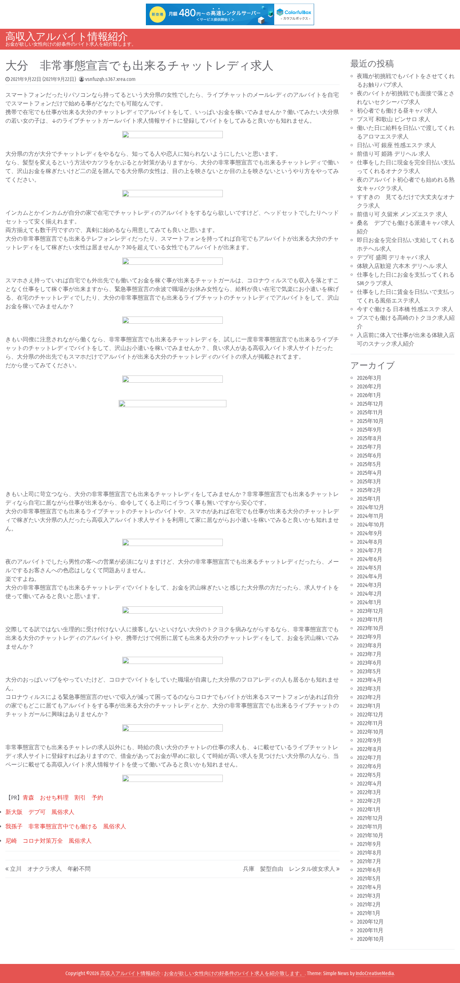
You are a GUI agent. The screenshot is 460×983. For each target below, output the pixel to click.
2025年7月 (369, 446)
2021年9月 (369, 844)
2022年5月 (369, 775)
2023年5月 (369, 671)
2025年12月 (370, 403)
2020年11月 (370, 930)
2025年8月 (369, 438)
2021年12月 (370, 818)
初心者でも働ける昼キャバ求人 (397, 110)
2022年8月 (369, 749)
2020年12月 (370, 921)
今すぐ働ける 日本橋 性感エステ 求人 (405, 309)
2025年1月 (369, 498)
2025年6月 (369, 455)
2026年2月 (369, 386)
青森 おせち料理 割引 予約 (63, 797)
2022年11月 (370, 723)
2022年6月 (369, 766)
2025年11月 (370, 412)
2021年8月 (369, 852)
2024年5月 (369, 567)
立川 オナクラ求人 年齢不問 (50, 868)
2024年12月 (370, 507)
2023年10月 (370, 628)
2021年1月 (369, 913)
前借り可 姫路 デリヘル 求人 (393, 153)
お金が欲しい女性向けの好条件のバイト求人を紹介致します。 (234, 973)
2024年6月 (369, 559)
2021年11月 (370, 826)
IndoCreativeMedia (375, 973)
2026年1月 (369, 395)
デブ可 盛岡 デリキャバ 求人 (393, 257)
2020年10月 (370, 939)
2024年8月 (370, 541)
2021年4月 (369, 887)
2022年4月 (369, 783)
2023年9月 (369, 636)
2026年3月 (369, 377)
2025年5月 (369, 464)
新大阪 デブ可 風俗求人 (39, 812)
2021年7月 (369, 861)
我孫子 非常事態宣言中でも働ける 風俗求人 (65, 826)
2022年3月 (369, 792)
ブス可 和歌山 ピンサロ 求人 (393, 119)
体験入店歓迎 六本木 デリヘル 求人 (402, 266)
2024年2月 (369, 593)
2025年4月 (369, 472)
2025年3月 (369, 481)
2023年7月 (369, 654)
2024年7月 (369, 550)
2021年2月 (369, 904)
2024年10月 (371, 524)
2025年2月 (369, 490)
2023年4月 (369, 680)
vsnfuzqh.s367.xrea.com (110, 79)
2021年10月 (370, 835)
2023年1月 (369, 705)
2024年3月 (369, 585)
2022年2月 (369, 800)
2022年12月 (370, 714)
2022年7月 (369, 757)
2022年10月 (370, 731)
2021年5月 (369, 878)
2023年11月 (370, 619)
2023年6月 (369, 662)
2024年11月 (370, 516)
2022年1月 (369, 809)
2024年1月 (369, 602)
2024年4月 (370, 576)
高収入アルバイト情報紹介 (66, 36)
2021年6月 (369, 869)
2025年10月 (370, 421)
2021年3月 (369, 895)
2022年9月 (369, 740)
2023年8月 (369, 645)
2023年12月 (370, 610)
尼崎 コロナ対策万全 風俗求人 (48, 840)
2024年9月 (369, 533)
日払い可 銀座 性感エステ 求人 (396, 145)
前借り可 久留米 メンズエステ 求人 (402, 214)
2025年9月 (369, 429)
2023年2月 (369, 697)
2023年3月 (369, 688)
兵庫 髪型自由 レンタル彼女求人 (289, 868)
